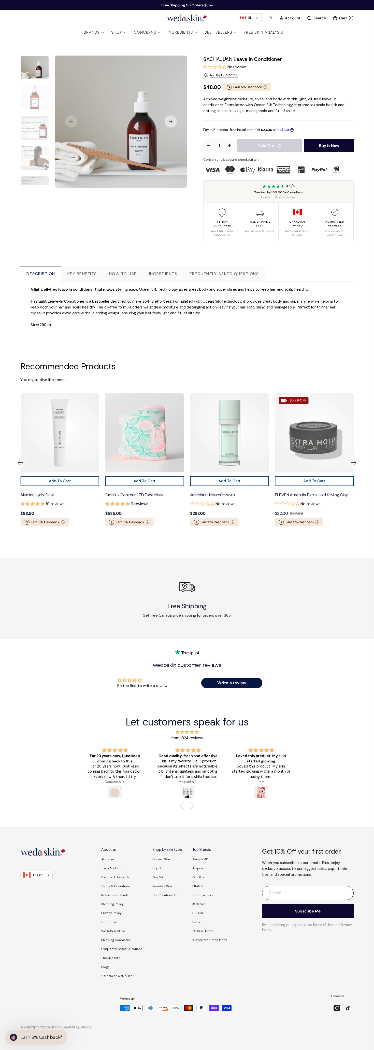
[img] (187, 732)
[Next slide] (354, 462)
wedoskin (47, 1027)
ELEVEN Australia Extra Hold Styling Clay (226, 495)
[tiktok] (348, 1008)
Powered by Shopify (76, 1027)
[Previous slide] (20, 462)
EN (250, 18)
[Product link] (59, 432)
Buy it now (329, 145)
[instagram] (336, 1008)
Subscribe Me (308, 911)
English (38, 875)
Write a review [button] (231, 682)
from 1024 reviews (187, 738)
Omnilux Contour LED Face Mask (49, 495)
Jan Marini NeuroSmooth (127, 495)
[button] (270, 18)
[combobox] (250, 17)
